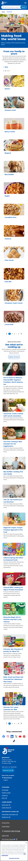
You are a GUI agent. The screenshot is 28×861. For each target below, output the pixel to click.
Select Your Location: (8, 775)
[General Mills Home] (4, 3)
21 (18, 723)
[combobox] (12, 7)
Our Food (9, 12)
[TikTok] (14, 741)
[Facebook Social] (3, 736)
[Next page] (21, 334)
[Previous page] (7, 334)
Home (3, 12)
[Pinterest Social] (24, 737)
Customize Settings (14, 858)
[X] (16, 736)
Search (23, 7)
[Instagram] (8, 736)
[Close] (26, 843)
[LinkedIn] (12, 736)
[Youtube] (20, 736)
